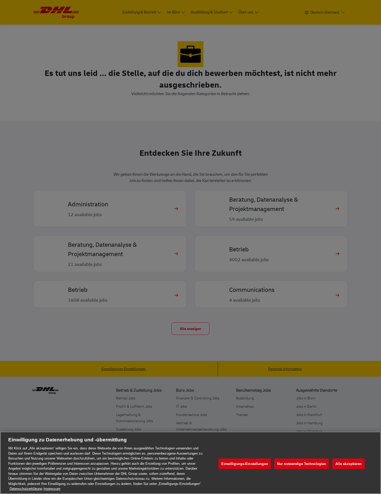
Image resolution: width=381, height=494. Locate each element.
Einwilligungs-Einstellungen (244, 464)
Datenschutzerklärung (26, 489)
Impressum (52, 489)
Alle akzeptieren (348, 464)
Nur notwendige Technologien (301, 464)
